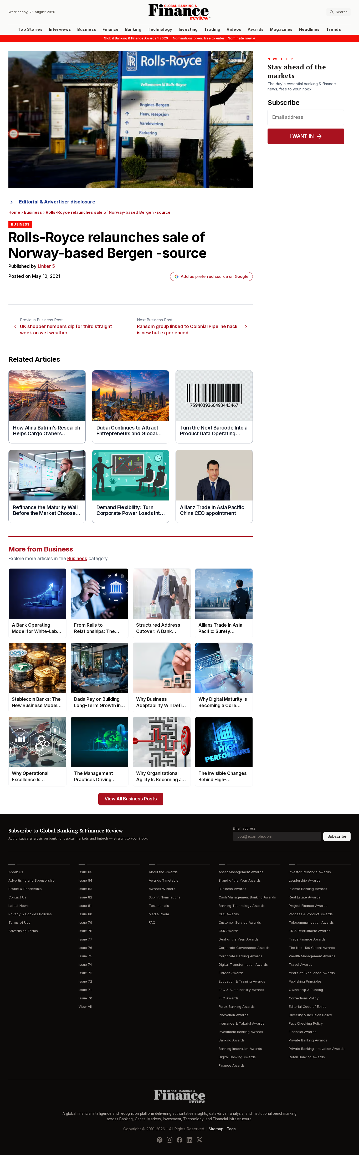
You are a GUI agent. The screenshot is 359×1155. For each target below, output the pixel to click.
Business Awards (232, 889)
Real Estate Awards (304, 897)
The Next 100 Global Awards (312, 948)
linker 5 (46, 266)
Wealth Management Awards (312, 956)
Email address (244, 828)
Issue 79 (85, 922)
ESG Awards (229, 998)
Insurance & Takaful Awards (241, 1023)
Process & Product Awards (311, 914)
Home (14, 212)
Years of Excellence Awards (312, 973)
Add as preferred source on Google (214, 276)
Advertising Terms (23, 931)
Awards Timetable (163, 880)
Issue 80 (85, 914)
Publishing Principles (305, 981)
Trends (333, 29)
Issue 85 (85, 872)
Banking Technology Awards (242, 906)
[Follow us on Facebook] (179, 1139)
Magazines (281, 29)
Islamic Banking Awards (308, 889)
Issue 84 (85, 880)
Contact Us (17, 897)
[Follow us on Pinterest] (159, 1139)
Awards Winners (162, 889)
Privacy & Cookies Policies (30, 914)
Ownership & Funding (306, 990)
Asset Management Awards (241, 872)
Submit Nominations (164, 897)
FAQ (152, 922)
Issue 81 (85, 906)
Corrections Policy (304, 998)
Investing (188, 29)
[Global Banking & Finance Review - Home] (179, 12)
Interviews (60, 29)
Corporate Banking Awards (240, 956)
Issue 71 (85, 990)
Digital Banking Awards (237, 1057)
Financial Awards (302, 1032)
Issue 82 (85, 897)
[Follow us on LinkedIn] (189, 1139)
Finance (110, 29)
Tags (231, 1129)
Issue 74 (85, 965)
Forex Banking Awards (237, 1007)
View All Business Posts (131, 798)
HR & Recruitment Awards (309, 931)
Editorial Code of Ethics (307, 1007)
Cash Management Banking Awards (247, 897)
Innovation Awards (233, 1015)
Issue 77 (85, 939)
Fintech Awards (231, 973)
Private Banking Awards (308, 1040)
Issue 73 (85, 973)
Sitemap (216, 1129)
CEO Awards (229, 914)
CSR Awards (229, 931)
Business (86, 29)
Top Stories (30, 29)
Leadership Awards (304, 880)
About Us (15, 872)
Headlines (309, 29)
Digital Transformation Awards (243, 965)
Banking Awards (232, 1040)
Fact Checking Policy (306, 1023)
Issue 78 (85, 931)
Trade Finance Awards (307, 939)
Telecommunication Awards (311, 922)
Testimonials (159, 906)
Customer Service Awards (240, 922)
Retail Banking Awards (307, 1057)
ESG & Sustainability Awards (241, 990)
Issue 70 (85, 998)
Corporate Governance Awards (244, 948)
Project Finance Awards (308, 906)
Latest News (18, 906)
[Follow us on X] (199, 1139)
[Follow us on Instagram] (169, 1139)
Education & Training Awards (242, 981)
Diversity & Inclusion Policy (310, 1015)
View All (85, 1007)
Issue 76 (85, 948)
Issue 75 (85, 956)
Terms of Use (19, 922)
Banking (133, 29)
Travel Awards (300, 965)
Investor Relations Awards (310, 872)
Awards (256, 29)
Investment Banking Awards (241, 1032)
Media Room (159, 914)
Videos (234, 29)
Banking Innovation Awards (240, 1049)
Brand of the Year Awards (240, 880)
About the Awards (163, 872)
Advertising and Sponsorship (31, 880)
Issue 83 (85, 889)
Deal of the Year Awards (239, 939)
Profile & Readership (25, 889)
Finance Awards (232, 1065)
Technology (160, 29)
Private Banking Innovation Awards (317, 1049)
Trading (212, 29)
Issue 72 (85, 981)
